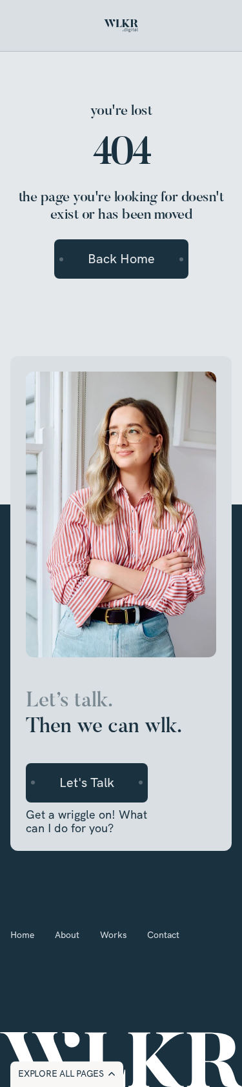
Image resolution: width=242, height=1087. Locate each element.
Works (113, 935)
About (67, 935)
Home (22, 935)
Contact (163, 935)
